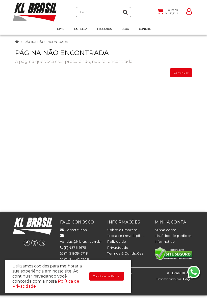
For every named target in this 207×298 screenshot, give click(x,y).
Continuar (181, 72)
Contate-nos (75, 230)
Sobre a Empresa (122, 230)
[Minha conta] (189, 11)
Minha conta (165, 230)
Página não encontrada (46, 42)
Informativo (165, 241)
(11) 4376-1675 (74, 247)
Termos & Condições (125, 253)
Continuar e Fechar (107, 276)
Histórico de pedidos (173, 236)
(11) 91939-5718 (75, 253)
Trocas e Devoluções (125, 236)
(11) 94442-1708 (76, 259)
